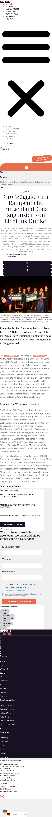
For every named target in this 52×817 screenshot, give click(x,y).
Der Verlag (4, 738)
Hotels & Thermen (7, 713)
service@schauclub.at (7, 780)
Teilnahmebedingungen (8, 791)
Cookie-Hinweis (5, 789)
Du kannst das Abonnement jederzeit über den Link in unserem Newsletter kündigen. (21, 595)
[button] (26, 72)
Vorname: (7, 559)
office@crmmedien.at (7, 770)
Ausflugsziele (12, 9)
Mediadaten (5, 749)
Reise (2, 685)
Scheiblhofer (39, 355)
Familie (3, 688)
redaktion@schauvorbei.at (9, 778)
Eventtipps (11, 11)
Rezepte (3, 696)
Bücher (3, 673)
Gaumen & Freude (7, 709)
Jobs (2, 745)
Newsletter (4, 757)
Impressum (3, 784)
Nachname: (8, 572)
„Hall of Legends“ (11, 355)
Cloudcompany (1, 650)
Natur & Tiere (5, 717)
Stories (9, 6)
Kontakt (3, 753)
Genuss (3, 692)
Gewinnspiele (12, 14)
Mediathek (11, 16)
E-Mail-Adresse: (10, 547)
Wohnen (3, 677)
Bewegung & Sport (7, 725)
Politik (2, 661)
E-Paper (9, 19)
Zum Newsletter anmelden (19, 601)
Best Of (3, 728)
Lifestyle (3, 681)
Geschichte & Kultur (8, 705)
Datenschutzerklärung (15, 590)
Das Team (4, 741)
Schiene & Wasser (7, 721)
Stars (2, 665)
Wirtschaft (4, 669)
